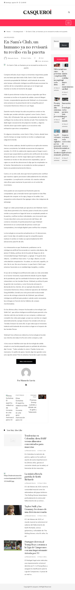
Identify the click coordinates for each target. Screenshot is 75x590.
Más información (26, 361)
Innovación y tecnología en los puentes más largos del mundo (66, 112)
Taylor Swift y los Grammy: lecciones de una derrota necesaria (36, 509)
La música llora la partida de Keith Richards (33, 477)
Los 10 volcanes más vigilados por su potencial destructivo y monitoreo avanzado (58, 145)
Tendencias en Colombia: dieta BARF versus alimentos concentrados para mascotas (35, 441)
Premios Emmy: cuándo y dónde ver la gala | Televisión (32, 404)
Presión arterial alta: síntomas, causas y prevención (58, 110)
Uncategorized (9, 37)
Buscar (56, 41)
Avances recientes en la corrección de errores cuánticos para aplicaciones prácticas (66, 145)
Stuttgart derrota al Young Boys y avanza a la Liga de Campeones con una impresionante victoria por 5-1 (36, 547)
